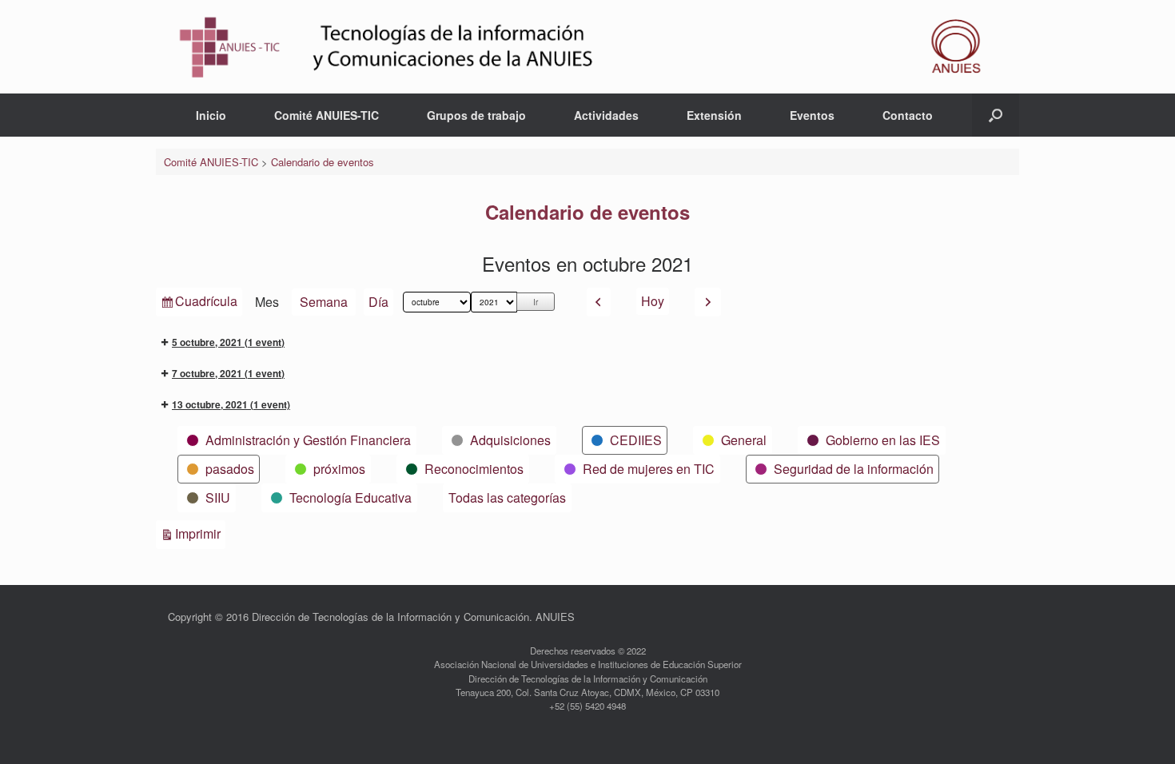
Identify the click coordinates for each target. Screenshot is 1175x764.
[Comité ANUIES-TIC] (587, 46)
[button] (995, 115)
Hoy (652, 301)
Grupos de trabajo (476, 115)
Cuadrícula (205, 303)
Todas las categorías (507, 497)
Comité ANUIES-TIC (326, 115)
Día (378, 301)
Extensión (714, 115)
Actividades (606, 115)
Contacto (907, 115)
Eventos (812, 115)
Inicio (211, 115)
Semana (324, 301)
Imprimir (200, 533)
